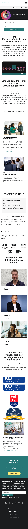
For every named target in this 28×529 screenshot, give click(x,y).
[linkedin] (6, 503)
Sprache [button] (15, 7)
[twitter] (9, 503)
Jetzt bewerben (14, 473)
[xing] (22, 503)
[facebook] (12, 503)
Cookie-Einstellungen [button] (14, 517)
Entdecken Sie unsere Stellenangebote (14, 111)
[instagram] (19, 503)
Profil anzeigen (23, 7)
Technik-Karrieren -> (8, 184)
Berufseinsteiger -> (8, 151)
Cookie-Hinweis (14, 514)
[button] (23, 3)
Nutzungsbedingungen (14, 508)
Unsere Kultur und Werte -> (10, 450)
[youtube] (16, 503)
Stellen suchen (14, 29)
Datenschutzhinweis (14, 511)
